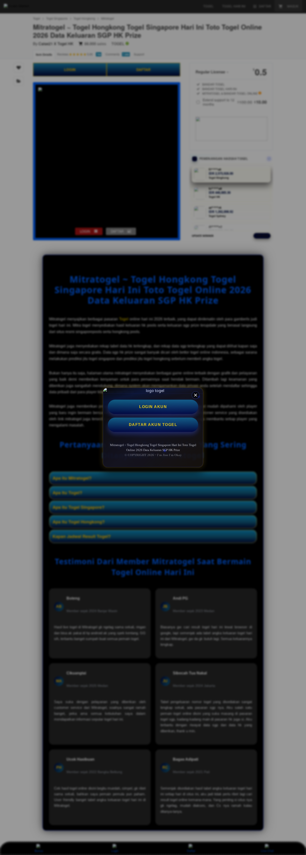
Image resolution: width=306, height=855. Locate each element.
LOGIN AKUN (153, 407)
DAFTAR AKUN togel (153, 425)
